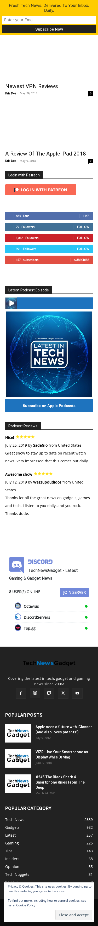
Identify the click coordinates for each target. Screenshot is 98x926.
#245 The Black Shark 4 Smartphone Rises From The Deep (60, 782)
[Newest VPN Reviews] (49, 58)
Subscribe (81, 260)
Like (86, 216)
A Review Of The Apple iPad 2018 (45, 154)
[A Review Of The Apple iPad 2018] (49, 125)
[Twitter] (63, 693)
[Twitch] (49, 693)
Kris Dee (10, 93)
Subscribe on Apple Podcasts (49, 406)
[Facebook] (21, 693)
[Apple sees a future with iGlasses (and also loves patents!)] (18, 733)
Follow (83, 227)
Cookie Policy (25, 905)
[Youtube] (77, 693)
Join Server (74, 592)
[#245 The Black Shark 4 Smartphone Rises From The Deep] (18, 783)
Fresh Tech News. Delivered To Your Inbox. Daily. (49, 8)
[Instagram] (35, 693)
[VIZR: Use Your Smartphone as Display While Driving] (18, 758)
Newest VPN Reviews (31, 86)
